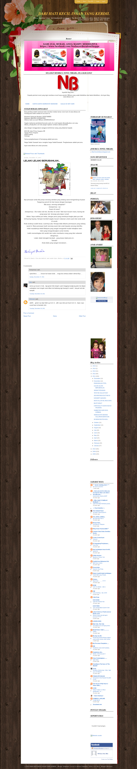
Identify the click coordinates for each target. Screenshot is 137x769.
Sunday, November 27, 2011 (37, 277)
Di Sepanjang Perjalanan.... (101, 543)
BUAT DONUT (98, 403)
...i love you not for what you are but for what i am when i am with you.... (101, 492)
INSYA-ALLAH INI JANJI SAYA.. (103, 400)
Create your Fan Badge (107, 759)
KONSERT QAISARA (100, 398)
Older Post (82, 316)
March (96, 440)
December (97, 378)
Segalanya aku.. (98, 652)
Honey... (95, 579)
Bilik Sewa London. (98, 563)
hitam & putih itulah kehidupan (102, 573)
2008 (94, 454)
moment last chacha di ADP (100, 496)
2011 (94, 376)
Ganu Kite (95, 545)
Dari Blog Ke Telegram (98, 524)
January (96, 445)
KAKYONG (96, 606)
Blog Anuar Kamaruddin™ (101, 528)
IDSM (94, 585)
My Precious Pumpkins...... (101, 643)
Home (78, 1)
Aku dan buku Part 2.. (98, 518)
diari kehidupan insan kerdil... (102, 549)
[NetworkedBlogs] (101, 298)
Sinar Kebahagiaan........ (100, 658)
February (96, 443)
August (96, 427)
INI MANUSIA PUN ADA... (101, 419)
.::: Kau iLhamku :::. (99, 508)
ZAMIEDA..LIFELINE (99, 698)
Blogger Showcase (106, 766)
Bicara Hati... (97, 522)
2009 (94, 451)
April (95, 438)
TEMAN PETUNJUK (99, 676)
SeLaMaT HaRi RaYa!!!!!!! (99, 512)
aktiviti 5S (95, 551)
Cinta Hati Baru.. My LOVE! (100, 592)
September (97, 425)
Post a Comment (29, 313)
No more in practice (98, 486)
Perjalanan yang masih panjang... (101, 647)
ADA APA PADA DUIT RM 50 (102, 395)
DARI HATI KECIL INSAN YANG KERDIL (74, 13)
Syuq (94, 668)
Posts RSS (90, 1)
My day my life (97, 636)
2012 (94, 373)
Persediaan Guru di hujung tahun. (101, 625)
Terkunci (95, 539)
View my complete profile (99, 188)
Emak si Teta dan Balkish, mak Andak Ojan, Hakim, (101, 178)
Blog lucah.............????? (99, 581)
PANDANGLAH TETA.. (100, 383)
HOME (27, 104)
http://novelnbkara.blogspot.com (101, 152)
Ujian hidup (96, 659)
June (95, 433)
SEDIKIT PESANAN (99, 390)
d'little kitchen (97, 555)
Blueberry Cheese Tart (99, 557)
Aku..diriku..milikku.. (99, 517)
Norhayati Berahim (98, 748)
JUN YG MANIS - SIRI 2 (99, 587)
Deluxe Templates (82, 766)
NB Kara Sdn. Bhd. (103, 753)
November (97, 381)
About (84, 1)
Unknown (32, 299)
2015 (94, 366)
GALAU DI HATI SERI (67, 104)
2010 (94, 449)
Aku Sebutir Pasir (98, 511)
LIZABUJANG (97, 621)
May (95, 435)
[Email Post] (71, 258)
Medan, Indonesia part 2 (99, 653)
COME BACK (96, 700)
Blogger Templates (63, 766)
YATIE (94, 688)
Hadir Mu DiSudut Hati (98, 601)
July (95, 430)
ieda (30, 282)
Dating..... (95, 631)
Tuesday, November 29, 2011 (37, 293)
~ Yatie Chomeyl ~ (98, 696)
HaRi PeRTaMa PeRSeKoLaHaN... (102, 503)
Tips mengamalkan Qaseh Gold (101, 607)
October (96, 422)
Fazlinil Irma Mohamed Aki (101, 561)
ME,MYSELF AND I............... (101, 630)
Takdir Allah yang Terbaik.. (99, 575)
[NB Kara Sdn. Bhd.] (94, 755)
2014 (94, 368)
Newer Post (27, 316)
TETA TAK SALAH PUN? (101, 393)
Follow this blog (102, 300)
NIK (94, 646)
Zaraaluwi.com (97, 704)
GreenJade (96, 567)
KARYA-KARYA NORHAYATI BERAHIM (45, 104)
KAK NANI (96, 600)
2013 (94, 371)
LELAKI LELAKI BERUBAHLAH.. (42, 160)
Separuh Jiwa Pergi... (98, 569)
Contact (98, 1)
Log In (103, 1)
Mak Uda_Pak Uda (98, 624)
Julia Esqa (96, 597)
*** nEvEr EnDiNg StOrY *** (101, 485)
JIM (94, 591)
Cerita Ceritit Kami (98, 537)
